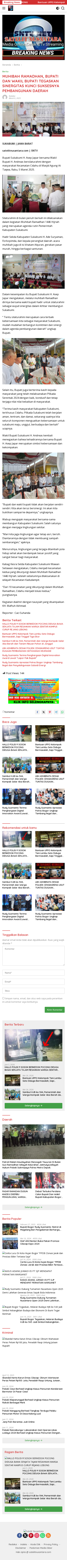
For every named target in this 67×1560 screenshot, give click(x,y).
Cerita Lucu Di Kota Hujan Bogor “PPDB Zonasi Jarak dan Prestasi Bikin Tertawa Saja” (41, 1263)
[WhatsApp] (42, 1535)
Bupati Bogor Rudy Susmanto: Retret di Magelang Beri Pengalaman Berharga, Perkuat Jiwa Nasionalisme (40, 1228)
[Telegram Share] (56, 712)
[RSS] (48, 1535)
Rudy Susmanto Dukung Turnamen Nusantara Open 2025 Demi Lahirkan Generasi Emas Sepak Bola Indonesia (39, 1299)
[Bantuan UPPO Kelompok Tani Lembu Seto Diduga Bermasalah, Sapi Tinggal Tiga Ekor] (50, 733)
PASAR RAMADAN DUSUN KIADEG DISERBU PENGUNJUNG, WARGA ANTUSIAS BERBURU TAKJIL (16, 1194)
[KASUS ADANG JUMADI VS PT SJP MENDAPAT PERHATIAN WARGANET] (33, 1272)
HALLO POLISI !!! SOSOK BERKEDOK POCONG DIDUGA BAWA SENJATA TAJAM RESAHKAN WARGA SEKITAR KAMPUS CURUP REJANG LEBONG (32, 626)
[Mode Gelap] (58, 8)
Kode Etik (35, 1544)
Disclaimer (20, 1548)
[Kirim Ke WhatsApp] (62, 712)
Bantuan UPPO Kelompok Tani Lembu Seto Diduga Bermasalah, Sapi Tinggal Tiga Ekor (28, 635)
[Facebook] (19, 1535)
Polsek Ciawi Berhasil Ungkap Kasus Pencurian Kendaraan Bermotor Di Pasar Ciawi (32, 1390)
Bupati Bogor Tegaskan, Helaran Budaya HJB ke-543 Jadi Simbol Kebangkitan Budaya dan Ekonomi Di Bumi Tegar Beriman (41, 1320)
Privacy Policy (51, 1544)
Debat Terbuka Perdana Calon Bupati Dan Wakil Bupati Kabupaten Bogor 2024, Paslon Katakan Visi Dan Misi (48, 1194)
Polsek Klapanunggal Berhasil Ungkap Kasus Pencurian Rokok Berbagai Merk (30, 1401)
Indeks (23, 1544)
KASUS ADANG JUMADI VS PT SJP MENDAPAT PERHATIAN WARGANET (38, 1281)
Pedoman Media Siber (41, 1548)
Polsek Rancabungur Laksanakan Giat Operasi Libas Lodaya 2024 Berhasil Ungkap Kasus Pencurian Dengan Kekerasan (31, 1431)
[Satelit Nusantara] (10, 8)
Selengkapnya (32, 1105)
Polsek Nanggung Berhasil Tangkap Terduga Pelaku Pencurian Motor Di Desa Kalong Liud (29, 1412)
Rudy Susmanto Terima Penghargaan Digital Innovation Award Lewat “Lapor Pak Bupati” (31, 656)
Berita (5, 71)
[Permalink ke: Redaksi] (4, 97)
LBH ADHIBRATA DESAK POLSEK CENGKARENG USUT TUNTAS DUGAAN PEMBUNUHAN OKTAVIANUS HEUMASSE (33, 649)
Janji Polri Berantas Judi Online (18, 1422)
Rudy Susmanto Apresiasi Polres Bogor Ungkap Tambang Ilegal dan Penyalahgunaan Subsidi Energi (32, 664)
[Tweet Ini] (43, 712)
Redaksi (12, 96)
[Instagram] (36, 1535)
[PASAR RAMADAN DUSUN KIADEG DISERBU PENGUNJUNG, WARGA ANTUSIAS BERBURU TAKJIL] (17, 1180)
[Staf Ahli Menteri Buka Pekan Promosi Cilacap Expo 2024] (10, 1243)
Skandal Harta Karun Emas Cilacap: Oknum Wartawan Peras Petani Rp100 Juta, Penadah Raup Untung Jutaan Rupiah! (31, 1379)
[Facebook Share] (37, 712)
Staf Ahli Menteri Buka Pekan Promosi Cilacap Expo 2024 (39, 1242)
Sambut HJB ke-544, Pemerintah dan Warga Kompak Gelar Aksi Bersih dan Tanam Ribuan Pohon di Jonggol (33, 642)
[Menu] (4, 8)
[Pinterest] (31, 1535)
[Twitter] (25, 1535)
